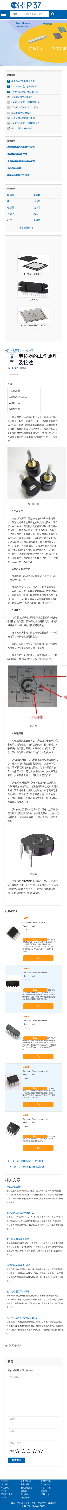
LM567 (26, 1115)
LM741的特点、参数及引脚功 (25, 87)
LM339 (26, 969)
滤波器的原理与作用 (20, 113)
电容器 (10, 195)
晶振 (36, 214)
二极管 (24, 1491)
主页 (7, 350)
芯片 (9, 220)
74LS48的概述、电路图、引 (24, 92)
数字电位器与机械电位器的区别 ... (23, 1318)
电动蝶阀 (25, 1498)
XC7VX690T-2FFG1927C (33, 326)
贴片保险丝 (26, 1481)
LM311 (26, 918)
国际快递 (45, 1494)
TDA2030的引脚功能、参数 (24, 108)
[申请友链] (47, 24)
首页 (13, 1503)
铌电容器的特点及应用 (17, 154)
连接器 (4, 1491)
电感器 (10, 208)
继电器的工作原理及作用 (23, 81)
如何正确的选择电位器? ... (19, 1265)
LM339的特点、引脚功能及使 (25, 123)
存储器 (10, 214)
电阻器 (37, 195)
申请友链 (42, 1503)
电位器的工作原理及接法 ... (20, 1213)
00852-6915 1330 (26, 26)
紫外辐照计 (26, 1484)
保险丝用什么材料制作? (22, 129)
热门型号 (21, 1503)
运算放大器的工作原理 (22, 97)
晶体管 (37, 208)
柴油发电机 (46, 1484)
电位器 (29, 350)
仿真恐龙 (5, 1484)
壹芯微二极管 (7, 1494)
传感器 (44, 1491)
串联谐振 (5, 1488)
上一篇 (15, 1161)
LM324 (26, 1017)
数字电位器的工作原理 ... (19, 1292)
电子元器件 (19, 350)
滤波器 (37, 201)
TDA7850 (33, 300)
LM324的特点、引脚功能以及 (25, 102)
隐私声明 (31, 1503)
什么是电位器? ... (15, 1187)
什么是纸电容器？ (15, 168)
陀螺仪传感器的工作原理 (18, 175)
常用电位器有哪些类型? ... (19, 1239)
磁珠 (9, 201)
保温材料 (5, 1498)
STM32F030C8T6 (33, 274)
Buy (35, 940)
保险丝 (37, 220)
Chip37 (14, 368)
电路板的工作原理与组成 (23, 118)
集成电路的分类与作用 (32, 1161)
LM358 (26, 1067)
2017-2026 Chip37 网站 (34, 1506)
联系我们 (52, 1503)
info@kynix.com (25, 23)
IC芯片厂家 (46, 1488)
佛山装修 (25, 1494)
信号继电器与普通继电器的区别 (21, 161)
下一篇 (12, 1167)
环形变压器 (46, 1481)
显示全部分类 (26, 228)
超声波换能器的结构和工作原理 (21, 147)
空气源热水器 (27, 1488)
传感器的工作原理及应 (33, 1167)
